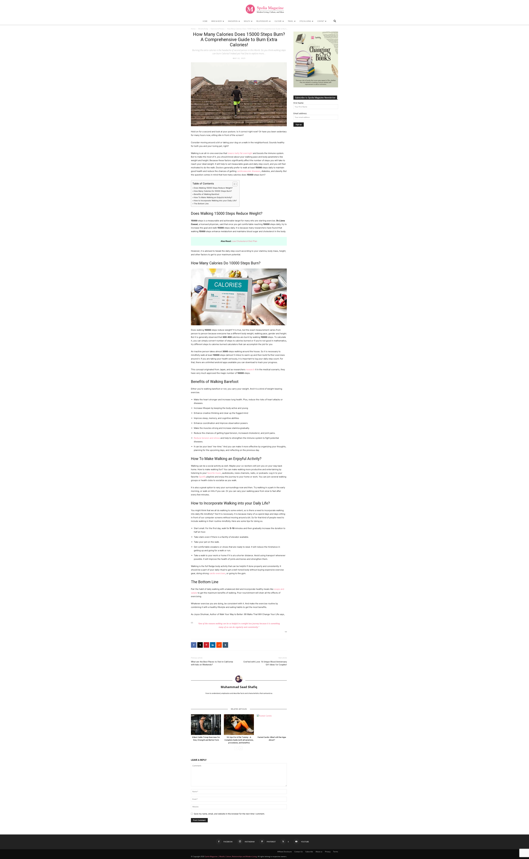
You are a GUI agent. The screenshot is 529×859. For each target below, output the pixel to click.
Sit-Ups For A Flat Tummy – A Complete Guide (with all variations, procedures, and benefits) (238, 740)
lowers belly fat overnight (240, 153)
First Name (298, 103)
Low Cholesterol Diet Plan (244, 241)
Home (205, 21)
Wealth (247, 21)
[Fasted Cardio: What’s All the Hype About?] (272, 724)
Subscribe (309, 851)
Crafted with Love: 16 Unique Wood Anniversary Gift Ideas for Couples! (265, 663)
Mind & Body (216, 21)
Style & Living (305, 21)
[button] (334, 21)
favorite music (214, 473)
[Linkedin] (212, 645)
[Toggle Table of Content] (233, 184)
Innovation (233, 21)
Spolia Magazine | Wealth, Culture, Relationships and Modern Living (231, 856)
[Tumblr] (225, 645)
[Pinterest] (206, 645)
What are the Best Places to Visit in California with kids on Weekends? (212, 663)
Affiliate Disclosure (284, 851)
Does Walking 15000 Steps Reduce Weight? (213, 188)
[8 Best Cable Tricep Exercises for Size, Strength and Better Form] (206, 724)
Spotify (202, 476)
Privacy (327, 851)
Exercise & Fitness (218, 29)
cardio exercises (217, 573)
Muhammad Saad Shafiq (239, 687)
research (250, 369)
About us (319, 851)
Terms (335, 851)
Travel (290, 21)
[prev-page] (236, 748)
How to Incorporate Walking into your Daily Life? (215, 200)
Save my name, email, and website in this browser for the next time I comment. (229, 814)
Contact (320, 21)
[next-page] (240, 748)
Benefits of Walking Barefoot (206, 194)
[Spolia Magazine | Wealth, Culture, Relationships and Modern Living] (264, 9)
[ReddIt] (219, 645)
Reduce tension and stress (207, 438)
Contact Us (298, 851)
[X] (200, 645)
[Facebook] (193, 645)
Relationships (262, 21)
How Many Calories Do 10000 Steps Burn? (213, 191)
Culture (278, 21)
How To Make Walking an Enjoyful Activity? (213, 197)
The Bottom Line (201, 203)
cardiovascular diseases (248, 171)
